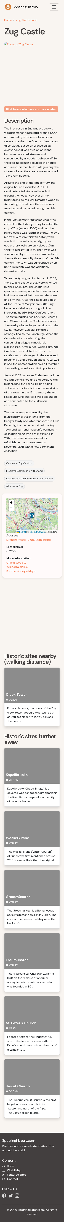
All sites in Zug (14, 486)
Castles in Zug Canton (19, 463)
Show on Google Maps (21, 571)
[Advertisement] (32, 614)
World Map (14, 1170)
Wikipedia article (17, 567)
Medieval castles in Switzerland (24, 470)
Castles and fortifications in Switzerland (29, 478)
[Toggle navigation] (54, 7)
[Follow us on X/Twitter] (11, 1196)
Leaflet (22, 531)
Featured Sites (16, 1175)
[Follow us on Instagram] (18, 1196)
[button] (32, 515)
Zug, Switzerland (26, 20)
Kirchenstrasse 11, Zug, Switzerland (28, 540)
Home (8, 20)
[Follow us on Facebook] (5, 1196)
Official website (16, 562)
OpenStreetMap (37, 531)
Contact (12, 1179)
